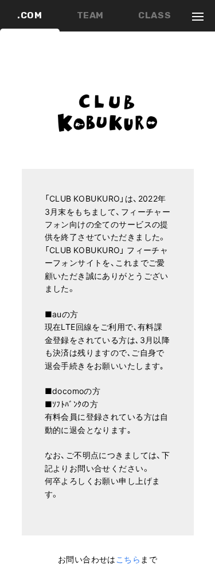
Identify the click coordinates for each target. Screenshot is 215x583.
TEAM (90, 15)
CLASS (154, 15)
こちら (128, 559)
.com (29, 15)
